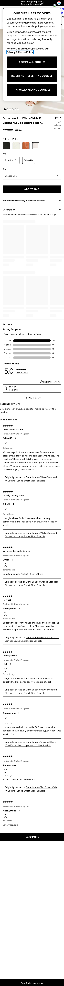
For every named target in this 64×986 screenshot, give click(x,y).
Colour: (6, 139)
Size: (5, 169)
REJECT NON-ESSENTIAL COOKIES (32, 76)
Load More (32, 837)
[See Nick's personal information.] (10, 664)
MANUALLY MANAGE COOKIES (32, 89)
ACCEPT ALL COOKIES (32, 62)
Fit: (4, 153)
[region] (32, 54)
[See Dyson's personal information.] (12, 559)
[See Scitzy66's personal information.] (15, 438)
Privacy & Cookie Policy (20, 52)
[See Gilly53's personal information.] (13, 504)
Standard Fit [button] (11, 160)
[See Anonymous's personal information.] (19, 608)
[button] (5, 109)
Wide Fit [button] (28, 160)
